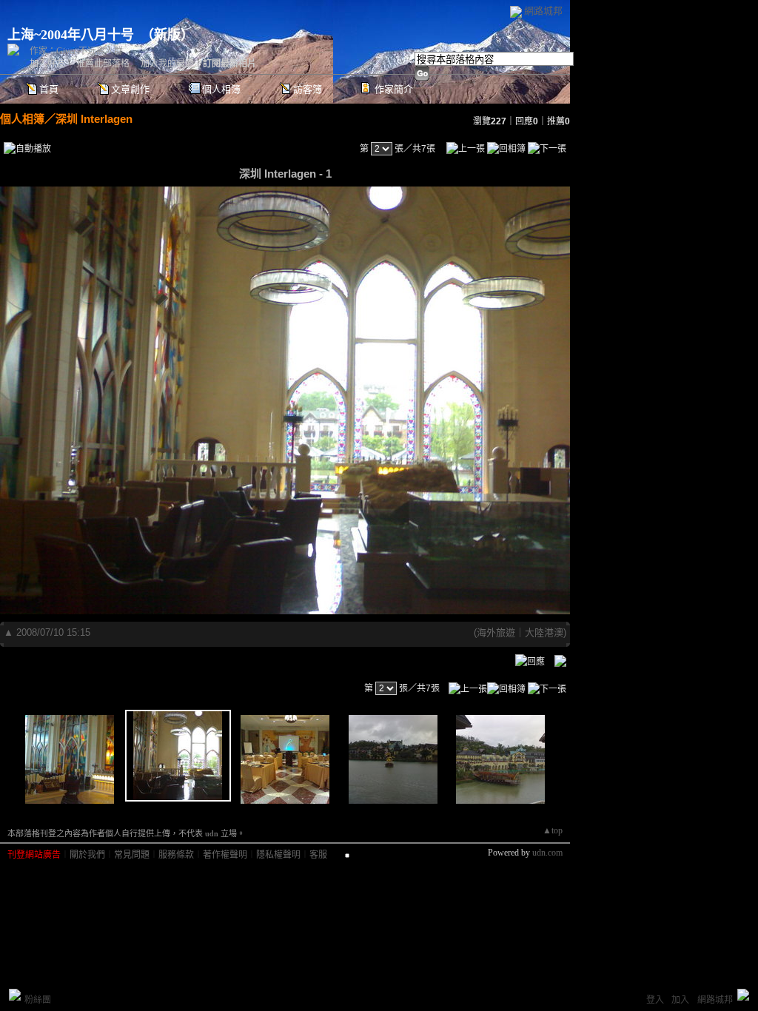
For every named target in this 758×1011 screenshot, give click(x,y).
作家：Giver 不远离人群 (76, 51)
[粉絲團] (15, 995)
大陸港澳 (544, 632)
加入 (680, 1000)
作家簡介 (394, 89)
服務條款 (176, 855)
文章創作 (130, 89)
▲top (553, 830)
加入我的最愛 (167, 63)
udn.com (547, 852)
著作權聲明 (225, 855)
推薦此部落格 (103, 63)
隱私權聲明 (278, 855)
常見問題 (132, 855)
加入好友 (47, 63)
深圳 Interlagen (94, 118)
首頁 (48, 89)
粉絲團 (37, 1000)
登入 (655, 1000)
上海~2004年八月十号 (70, 34)
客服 (318, 855)
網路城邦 (543, 10)
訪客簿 (307, 89)
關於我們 (87, 855)
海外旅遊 (496, 632)
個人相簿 (221, 89)
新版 (167, 34)
